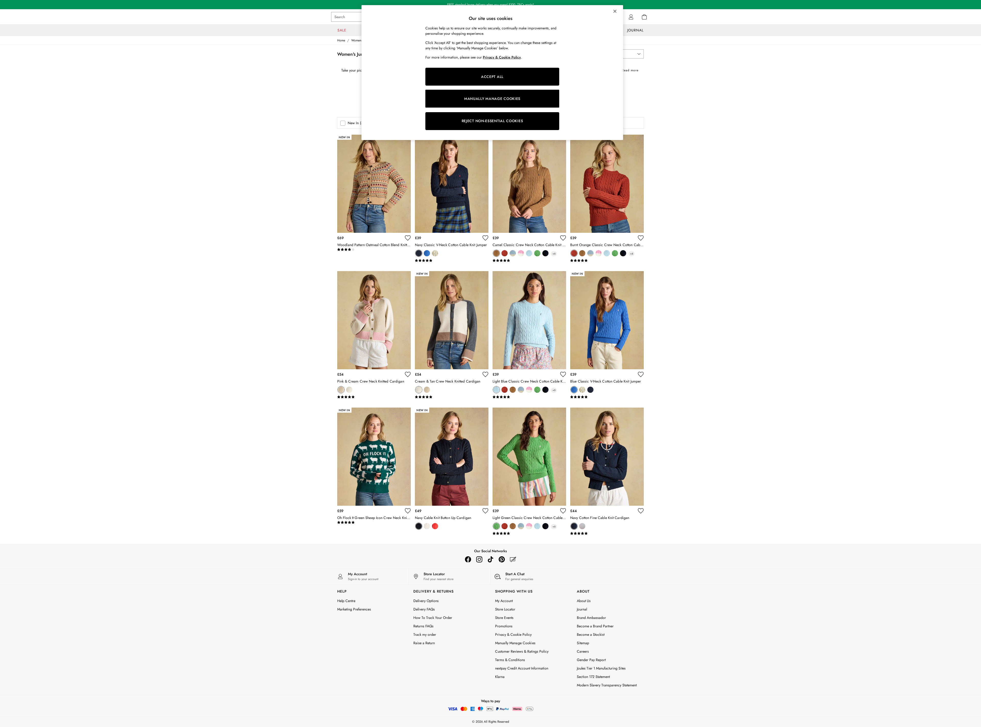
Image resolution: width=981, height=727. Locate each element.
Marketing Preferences (354, 609)
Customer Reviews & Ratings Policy (521, 651)
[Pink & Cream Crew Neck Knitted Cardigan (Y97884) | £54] (374, 320)
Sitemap (583, 642)
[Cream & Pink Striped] (521, 253)
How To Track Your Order (432, 617)
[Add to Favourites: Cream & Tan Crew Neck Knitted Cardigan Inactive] (485, 374)
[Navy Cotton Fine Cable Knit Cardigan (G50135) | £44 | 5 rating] (607, 534)
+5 (554, 253)
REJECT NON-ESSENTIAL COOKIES (492, 120)
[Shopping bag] (644, 16)
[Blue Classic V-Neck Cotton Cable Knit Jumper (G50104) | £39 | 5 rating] (607, 397)
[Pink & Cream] (341, 389)
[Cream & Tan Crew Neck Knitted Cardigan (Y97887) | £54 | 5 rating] (451, 397)
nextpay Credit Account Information (521, 668)
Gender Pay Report (591, 659)
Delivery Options (426, 600)
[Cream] (435, 253)
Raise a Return (424, 642)
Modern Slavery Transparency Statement (607, 685)
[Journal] (513, 559)
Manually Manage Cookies (515, 642)
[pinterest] (501, 559)
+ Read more (628, 69)
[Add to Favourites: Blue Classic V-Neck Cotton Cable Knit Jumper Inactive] (641, 374)
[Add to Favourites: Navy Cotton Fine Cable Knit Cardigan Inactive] (641, 511)
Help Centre (346, 600)
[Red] (435, 526)
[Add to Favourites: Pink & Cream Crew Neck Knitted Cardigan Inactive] (408, 374)
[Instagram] (479, 559)
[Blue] (427, 253)
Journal (582, 609)
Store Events (504, 617)
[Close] (615, 11)
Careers (583, 651)
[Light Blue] (529, 253)
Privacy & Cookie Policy (513, 634)
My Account (504, 600)
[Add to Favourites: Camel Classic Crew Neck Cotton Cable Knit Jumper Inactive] (563, 238)
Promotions (503, 626)
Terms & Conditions (510, 659)
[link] (631, 16)
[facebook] (468, 559)
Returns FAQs (423, 626)
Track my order (424, 634)
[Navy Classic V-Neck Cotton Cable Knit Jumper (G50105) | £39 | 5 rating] (451, 261)
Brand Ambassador (591, 617)
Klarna (500, 676)
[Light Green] (537, 253)
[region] (492, 72)
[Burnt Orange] (504, 253)
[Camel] (496, 253)
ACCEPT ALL (492, 76)
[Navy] (418, 253)
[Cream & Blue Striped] (513, 253)
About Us (584, 600)
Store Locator (505, 609)
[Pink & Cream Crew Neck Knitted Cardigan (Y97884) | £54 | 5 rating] (374, 397)
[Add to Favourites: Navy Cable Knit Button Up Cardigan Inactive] (485, 511)
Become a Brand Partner (595, 626)
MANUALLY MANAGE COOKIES (492, 98)
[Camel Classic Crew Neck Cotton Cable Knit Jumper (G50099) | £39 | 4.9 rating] (529, 261)
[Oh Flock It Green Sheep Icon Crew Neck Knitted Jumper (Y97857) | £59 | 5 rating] (374, 523)
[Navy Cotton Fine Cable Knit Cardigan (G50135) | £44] (607, 457)
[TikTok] (490, 559)
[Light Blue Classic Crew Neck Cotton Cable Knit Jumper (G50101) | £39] (529, 320)
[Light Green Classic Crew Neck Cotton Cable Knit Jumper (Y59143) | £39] (529, 457)
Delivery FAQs (424, 609)
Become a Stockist (590, 634)
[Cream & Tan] (349, 390)
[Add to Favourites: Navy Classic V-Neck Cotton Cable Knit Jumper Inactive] (485, 238)
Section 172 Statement (593, 676)
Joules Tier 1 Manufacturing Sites (601, 668)
